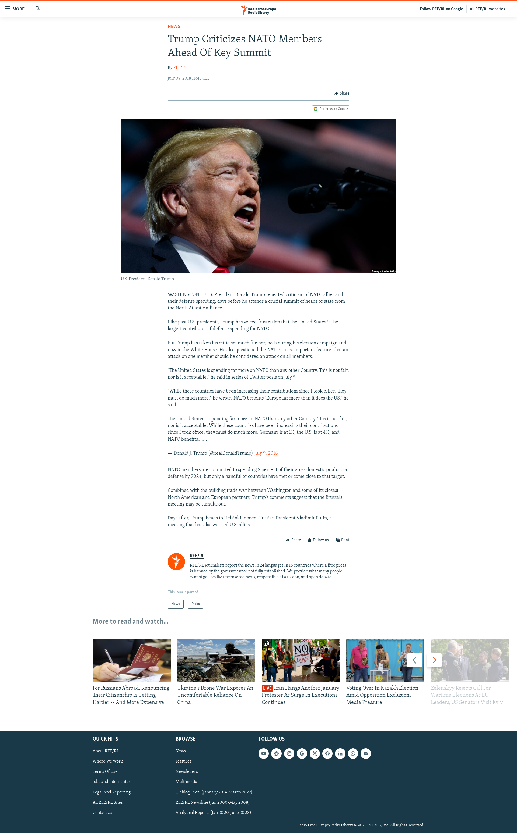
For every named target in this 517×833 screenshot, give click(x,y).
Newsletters (187, 772)
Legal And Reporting (112, 792)
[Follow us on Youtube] (263, 753)
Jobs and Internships (112, 782)
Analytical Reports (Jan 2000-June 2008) (213, 813)
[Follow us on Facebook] (327, 753)
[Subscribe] (366, 753)
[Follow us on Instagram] (289, 753)
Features (183, 762)
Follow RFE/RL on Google (441, 9)
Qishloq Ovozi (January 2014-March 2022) (214, 792)
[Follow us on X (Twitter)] (315, 753)
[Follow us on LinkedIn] (340, 753)
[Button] (341, 93)
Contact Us (102, 813)
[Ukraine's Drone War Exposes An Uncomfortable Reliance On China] (216, 660)
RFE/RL (180, 68)
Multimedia (186, 782)
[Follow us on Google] (302, 753)
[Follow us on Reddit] (276, 753)
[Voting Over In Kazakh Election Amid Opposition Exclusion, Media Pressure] (385, 660)
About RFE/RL (106, 751)
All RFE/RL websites (487, 9)
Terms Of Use (105, 772)
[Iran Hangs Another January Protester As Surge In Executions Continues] (301, 660)
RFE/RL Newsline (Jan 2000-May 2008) (213, 802)
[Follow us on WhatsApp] (353, 753)
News (174, 26)
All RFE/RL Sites (108, 802)
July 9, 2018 (266, 453)
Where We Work (108, 762)
